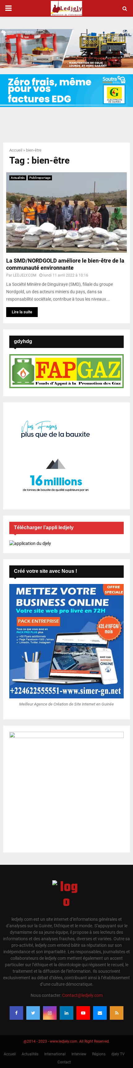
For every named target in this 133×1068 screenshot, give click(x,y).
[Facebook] (16, 1013)
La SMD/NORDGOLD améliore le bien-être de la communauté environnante (65, 264)
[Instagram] (50, 1013)
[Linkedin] (66, 1013)
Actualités (18, 177)
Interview (78, 1054)
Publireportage (39, 177)
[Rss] (116, 1013)
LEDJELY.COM (24, 275)
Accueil (15, 150)
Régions (98, 1054)
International (55, 1054)
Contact (64, 1062)
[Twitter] (33, 1013)
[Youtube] (83, 1013)
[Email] (100, 1013)
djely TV (118, 1054)
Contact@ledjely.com (82, 995)
